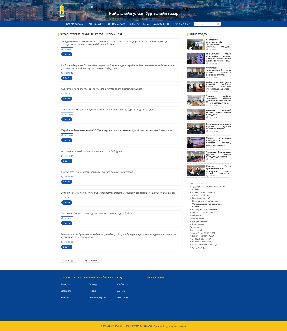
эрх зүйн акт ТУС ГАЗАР (203, 235)
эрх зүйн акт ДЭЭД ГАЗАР (203, 233)
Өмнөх (68, 260)
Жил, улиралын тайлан (202, 198)
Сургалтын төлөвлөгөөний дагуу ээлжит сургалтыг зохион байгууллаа (101, 88)
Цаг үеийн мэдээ (199, 221)
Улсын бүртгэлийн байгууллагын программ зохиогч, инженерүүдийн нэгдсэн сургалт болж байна (118, 192)
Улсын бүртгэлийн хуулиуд (204, 244)
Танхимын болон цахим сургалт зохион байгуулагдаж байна (96, 213)
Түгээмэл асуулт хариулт (203, 212)
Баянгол (65, 297)
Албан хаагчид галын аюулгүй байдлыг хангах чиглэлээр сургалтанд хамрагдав (107, 109)
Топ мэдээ (194, 227)
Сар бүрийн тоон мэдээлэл (204, 209)
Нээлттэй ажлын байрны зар (205, 201)
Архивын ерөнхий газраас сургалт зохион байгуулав (91, 151)
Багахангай (66, 290)
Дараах (92, 260)
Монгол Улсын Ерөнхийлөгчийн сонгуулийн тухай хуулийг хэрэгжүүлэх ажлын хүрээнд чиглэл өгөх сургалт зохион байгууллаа (118, 236)
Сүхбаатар (122, 284)
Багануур (65, 284)
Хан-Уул (121, 290)
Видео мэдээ (198, 224)
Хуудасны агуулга (198, 183)
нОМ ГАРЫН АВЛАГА (201, 241)
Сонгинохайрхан (97, 297)
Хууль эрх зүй (196, 230)
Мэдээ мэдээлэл (197, 218)
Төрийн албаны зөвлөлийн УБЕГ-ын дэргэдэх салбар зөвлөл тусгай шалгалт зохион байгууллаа (116, 130)
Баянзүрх (94, 284)
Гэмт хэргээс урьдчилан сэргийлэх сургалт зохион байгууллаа (97, 172)
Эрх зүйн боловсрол (201, 238)
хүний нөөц (197, 215)
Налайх (92, 290)
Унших (66, 54)
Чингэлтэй (122, 297)
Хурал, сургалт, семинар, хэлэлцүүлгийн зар (203, 194)
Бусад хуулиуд (198, 247)
